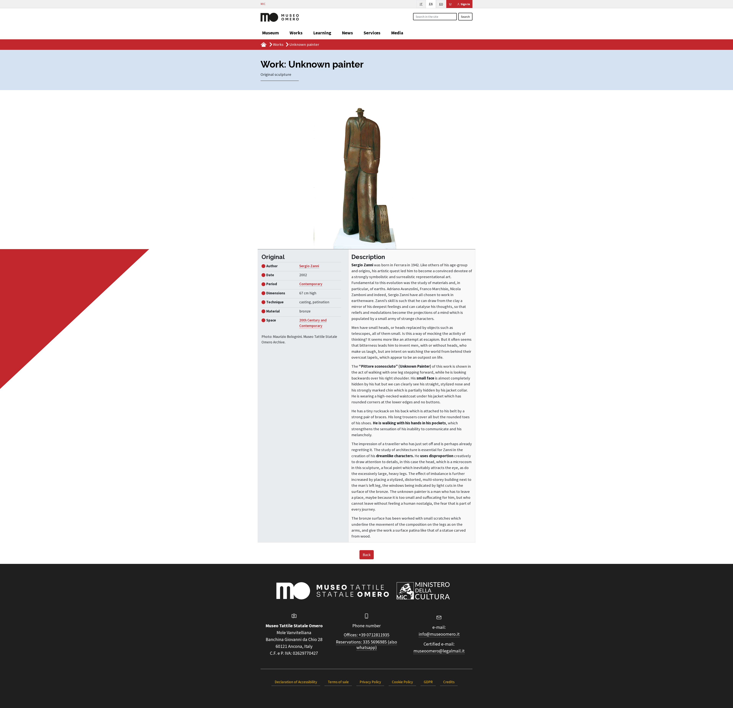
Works (296, 33)
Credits (448, 682)
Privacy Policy (370, 682)
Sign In (465, 4)
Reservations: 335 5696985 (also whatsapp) (366, 644)
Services (372, 33)
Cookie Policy (402, 682)
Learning (322, 33)
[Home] (280, 17)
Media (397, 33)
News (347, 33)
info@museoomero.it (439, 634)
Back (367, 554)
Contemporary (310, 284)
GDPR (428, 682)
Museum (270, 33)
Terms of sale (338, 682)
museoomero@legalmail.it (439, 651)
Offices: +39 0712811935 (366, 635)
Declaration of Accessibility (296, 682)
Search (465, 17)
